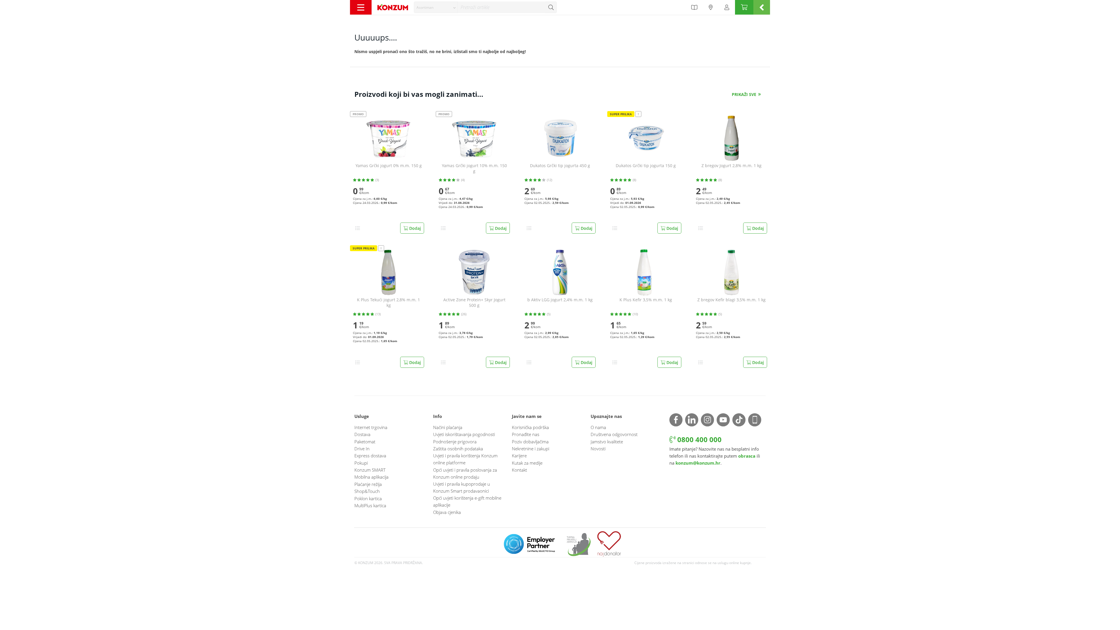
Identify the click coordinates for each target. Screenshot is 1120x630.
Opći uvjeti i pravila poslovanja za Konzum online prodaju (465, 473)
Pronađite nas (525, 434)
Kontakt (519, 470)
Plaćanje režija (368, 484)
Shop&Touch (367, 491)
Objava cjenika (447, 512)
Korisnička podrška (530, 427)
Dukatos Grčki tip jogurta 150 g (646, 165)
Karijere (519, 456)
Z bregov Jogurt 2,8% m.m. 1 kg (731, 165)
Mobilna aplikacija (371, 477)
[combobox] (436, 7)
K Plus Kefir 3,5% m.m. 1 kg (646, 299)
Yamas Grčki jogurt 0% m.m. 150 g (389, 165)
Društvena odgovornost (614, 434)
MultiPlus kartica (370, 505)
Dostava (362, 434)
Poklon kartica (368, 498)
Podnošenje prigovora (455, 441)
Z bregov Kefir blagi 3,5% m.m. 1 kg (731, 299)
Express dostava (370, 456)
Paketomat (364, 441)
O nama (598, 427)
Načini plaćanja (447, 427)
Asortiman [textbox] (424, 7)
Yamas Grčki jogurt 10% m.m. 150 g (474, 168)
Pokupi (361, 463)
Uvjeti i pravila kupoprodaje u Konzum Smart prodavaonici (461, 487)
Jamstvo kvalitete (607, 441)
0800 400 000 (699, 439)
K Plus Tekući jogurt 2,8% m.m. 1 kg (388, 302)
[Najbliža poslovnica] (711, 7)
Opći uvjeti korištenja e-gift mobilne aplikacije (467, 501)
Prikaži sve (744, 94)
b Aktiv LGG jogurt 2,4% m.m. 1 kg (560, 299)
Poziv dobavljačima (530, 441)
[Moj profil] (727, 7)
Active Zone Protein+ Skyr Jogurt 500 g (474, 302)
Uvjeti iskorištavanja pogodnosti (464, 434)
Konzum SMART (370, 470)
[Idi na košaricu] (744, 7)
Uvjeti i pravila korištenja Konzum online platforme (465, 459)
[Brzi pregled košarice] (761, 7)
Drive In (362, 449)
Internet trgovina (370, 427)
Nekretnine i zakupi (530, 449)
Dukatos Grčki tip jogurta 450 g (560, 165)
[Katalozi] (694, 7)
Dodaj (414, 228)
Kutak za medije (527, 463)
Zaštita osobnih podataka (458, 449)
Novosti (598, 449)
